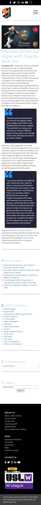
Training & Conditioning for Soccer (18, 314)
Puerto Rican (26, 230)
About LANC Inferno (13, 416)
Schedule (9, 442)
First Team (8, 336)
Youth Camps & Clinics (13, 332)
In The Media (9, 319)
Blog (7, 448)
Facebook (6, 243)
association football (10, 233)
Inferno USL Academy (13, 344)
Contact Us (10, 457)
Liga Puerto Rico (27, 235)
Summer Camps (12, 450)
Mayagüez (31, 233)
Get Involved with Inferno (15, 429)
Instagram (27, 240)
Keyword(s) (7, 387)
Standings (9, 445)
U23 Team (8, 339)
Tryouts (7, 329)
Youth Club (8, 334)
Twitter (17, 243)
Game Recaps (9, 309)
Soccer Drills (9, 312)
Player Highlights (11, 322)
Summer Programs (12, 341)
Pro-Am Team (10, 419)
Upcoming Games (11, 327)
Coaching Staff (11, 424)
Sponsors (7, 324)
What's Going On (11, 317)
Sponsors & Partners (13, 440)
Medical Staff (10, 427)
